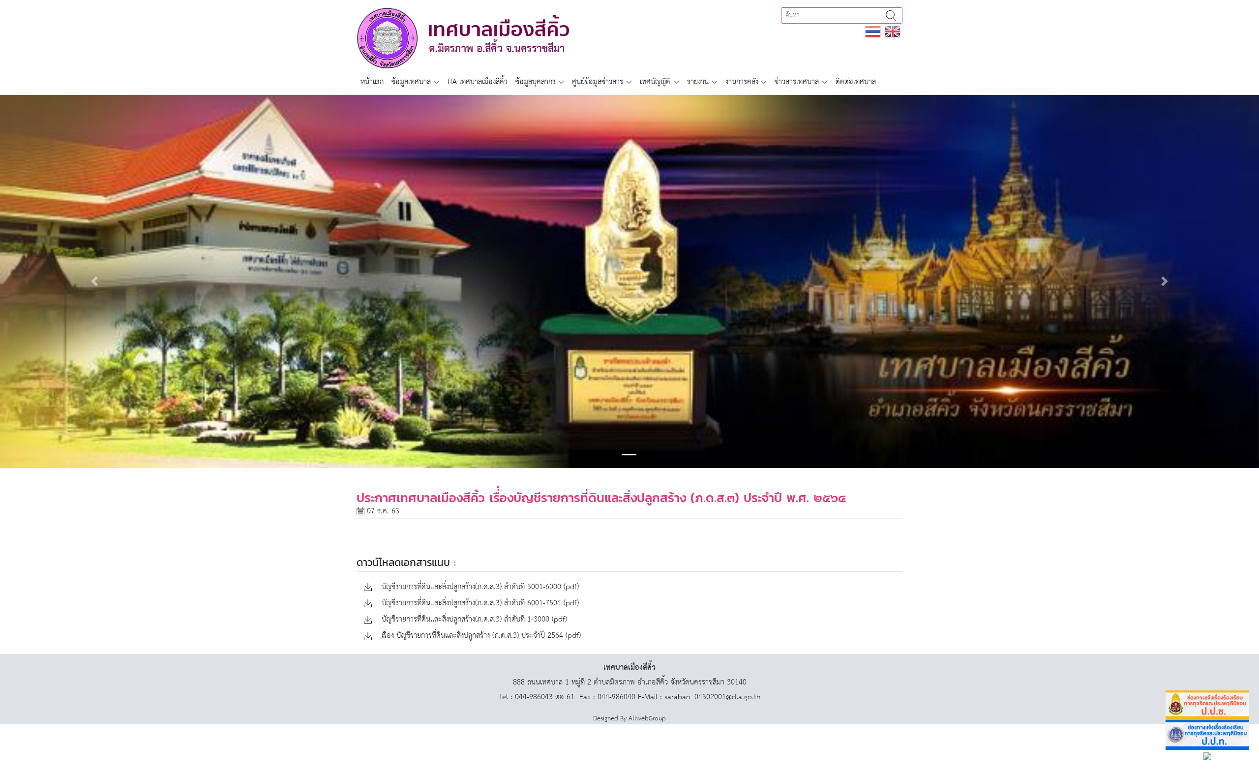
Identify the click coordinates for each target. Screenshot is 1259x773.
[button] (94, 281)
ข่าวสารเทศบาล (797, 82)
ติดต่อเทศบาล (856, 82)
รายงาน (698, 82)
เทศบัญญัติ (655, 82)
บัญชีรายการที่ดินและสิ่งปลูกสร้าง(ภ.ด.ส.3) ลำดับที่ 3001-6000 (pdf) (479, 587)
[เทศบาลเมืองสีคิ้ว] (463, 37)
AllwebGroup (647, 719)
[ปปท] (1207, 735)
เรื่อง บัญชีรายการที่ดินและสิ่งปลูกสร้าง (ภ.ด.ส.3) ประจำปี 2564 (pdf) (480, 636)
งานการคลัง (741, 82)
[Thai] (873, 31)
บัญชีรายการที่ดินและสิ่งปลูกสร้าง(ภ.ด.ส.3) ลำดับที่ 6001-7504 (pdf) (479, 603)
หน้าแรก (372, 82)
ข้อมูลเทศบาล (411, 82)
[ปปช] (1207, 705)
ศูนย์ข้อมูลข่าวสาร (597, 82)
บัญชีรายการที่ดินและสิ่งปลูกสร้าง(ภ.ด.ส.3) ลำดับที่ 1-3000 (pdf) (473, 619)
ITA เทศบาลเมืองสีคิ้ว (478, 82)
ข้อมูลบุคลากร (535, 82)
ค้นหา (891, 15)
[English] (892, 31)
